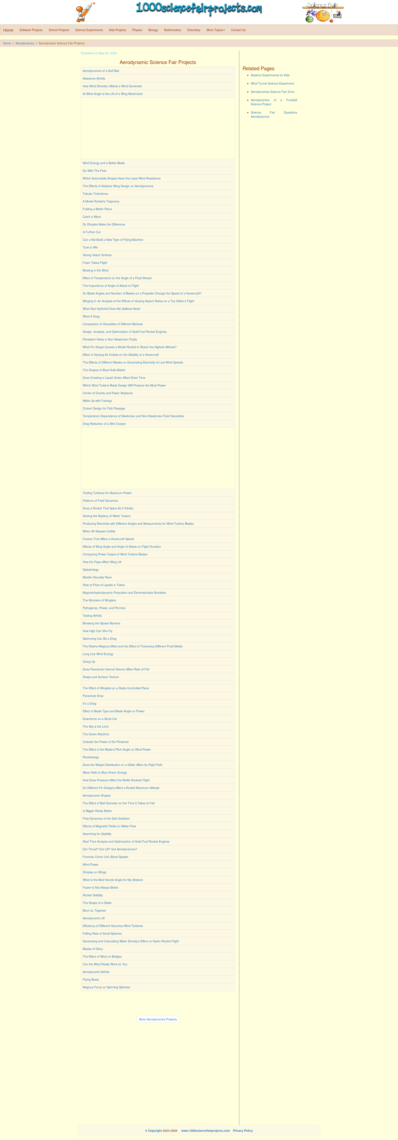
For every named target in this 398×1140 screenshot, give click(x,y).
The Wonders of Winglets (99, 600)
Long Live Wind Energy (98, 654)
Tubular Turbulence (95, 193)
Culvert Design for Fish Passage (104, 408)
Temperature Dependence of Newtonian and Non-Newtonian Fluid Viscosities (133, 416)
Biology (153, 30)
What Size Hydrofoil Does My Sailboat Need (111, 309)
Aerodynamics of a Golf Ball (101, 71)
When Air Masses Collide (99, 531)
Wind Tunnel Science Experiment (272, 83)
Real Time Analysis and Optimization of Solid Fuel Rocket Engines (126, 841)
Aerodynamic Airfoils (96, 972)
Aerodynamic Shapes (97, 795)
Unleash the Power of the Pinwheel (106, 742)
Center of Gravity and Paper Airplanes (108, 393)
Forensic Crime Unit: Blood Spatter (105, 857)
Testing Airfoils (92, 615)
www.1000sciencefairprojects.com (205, 1130)
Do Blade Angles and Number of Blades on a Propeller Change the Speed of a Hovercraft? (142, 293)
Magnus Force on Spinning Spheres (106, 987)
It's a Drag (89, 703)
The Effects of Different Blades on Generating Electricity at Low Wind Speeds (133, 362)
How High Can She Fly (97, 631)
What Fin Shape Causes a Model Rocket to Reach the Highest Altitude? (130, 347)
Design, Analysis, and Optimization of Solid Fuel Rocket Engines (125, 332)
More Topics (215, 30)
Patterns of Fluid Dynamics (100, 500)
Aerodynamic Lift (94, 918)
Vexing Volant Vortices (97, 255)
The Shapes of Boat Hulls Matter (104, 370)
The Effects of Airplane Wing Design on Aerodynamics (118, 186)
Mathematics (172, 30)
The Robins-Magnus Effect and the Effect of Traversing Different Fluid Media (132, 646)
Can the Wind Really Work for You (105, 964)
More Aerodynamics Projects (158, 1019)
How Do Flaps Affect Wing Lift (102, 562)
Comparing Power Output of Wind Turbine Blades (115, 554)
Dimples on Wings (94, 872)
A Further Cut (92, 232)
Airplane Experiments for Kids (270, 75)
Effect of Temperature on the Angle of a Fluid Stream (117, 278)
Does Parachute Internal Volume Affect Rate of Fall (116, 669)
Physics (137, 30)
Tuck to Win (90, 247)
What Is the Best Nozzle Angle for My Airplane (113, 880)
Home (8, 30)
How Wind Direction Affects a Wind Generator (112, 86)
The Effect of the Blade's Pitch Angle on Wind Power (117, 749)
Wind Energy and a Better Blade (104, 163)
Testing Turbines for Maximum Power (107, 493)
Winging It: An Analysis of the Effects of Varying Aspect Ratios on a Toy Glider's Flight (138, 301)
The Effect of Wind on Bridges (102, 956)
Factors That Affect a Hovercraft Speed (108, 539)
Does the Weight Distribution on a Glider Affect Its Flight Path (122, 765)
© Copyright (153, 1130)
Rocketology (91, 757)
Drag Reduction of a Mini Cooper (104, 424)
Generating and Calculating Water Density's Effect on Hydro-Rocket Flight (131, 941)
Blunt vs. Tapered (94, 910)
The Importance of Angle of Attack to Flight (111, 285)
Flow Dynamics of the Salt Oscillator (106, 818)
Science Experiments (89, 30)
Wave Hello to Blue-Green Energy (105, 772)
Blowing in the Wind (95, 270)
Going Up (89, 661)
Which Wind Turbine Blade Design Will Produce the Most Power (124, 385)
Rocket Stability (93, 895)
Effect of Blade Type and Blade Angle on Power (113, 711)
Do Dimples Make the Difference (104, 224)
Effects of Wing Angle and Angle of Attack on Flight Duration (122, 546)
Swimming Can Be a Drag (99, 638)
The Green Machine (96, 734)
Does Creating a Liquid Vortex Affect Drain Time (114, 378)
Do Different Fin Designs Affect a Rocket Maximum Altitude (121, 788)
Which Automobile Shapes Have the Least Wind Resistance (122, 178)
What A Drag (91, 316)
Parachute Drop (93, 696)
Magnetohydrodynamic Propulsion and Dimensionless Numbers (124, 592)
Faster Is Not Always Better (100, 887)
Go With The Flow (94, 170)
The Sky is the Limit (95, 726)
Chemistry (193, 30)
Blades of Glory (93, 949)
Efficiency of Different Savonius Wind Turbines (113, 926)
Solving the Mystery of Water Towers (107, 516)
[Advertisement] (158, 128)
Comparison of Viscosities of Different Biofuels (113, 324)
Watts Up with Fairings (97, 401)
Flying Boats (91, 979)
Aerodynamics (25, 43)
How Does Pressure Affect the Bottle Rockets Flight (116, 780)
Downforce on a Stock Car (100, 719)
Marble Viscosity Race (97, 577)
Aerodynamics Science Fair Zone (272, 92)
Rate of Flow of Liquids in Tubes (104, 585)
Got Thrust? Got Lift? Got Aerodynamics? (110, 849)
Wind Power (90, 864)
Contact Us (238, 30)
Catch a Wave (92, 216)
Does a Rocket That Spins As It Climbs (108, 508)
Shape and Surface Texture (101, 677)
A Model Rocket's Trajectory (101, 201)
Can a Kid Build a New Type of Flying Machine (113, 239)
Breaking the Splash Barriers (101, 623)
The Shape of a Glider (97, 903)
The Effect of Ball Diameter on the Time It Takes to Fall (118, 803)
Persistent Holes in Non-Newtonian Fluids (110, 339)
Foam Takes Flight (95, 262)
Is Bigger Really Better (97, 811)
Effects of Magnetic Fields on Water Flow (109, 826)
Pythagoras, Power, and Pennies (104, 608)
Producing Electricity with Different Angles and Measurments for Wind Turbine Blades (138, 523)
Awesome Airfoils (94, 78)
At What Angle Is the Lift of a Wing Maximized (112, 94)
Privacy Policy (243, 1130)
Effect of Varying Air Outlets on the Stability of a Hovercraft (121, 355)
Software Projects (30, 30)
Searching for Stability (97, 834)
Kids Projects (117, 30)
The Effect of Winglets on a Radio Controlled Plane (116, 688)
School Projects (59, 30)
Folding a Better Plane (97, 209)
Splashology (91, 569)
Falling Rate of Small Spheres (102, 933)
